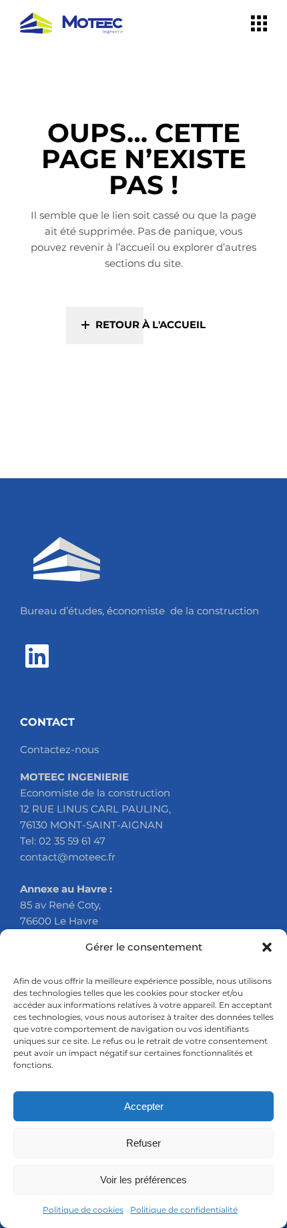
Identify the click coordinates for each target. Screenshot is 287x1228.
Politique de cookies (83, 1210)
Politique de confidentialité (184, 1210)
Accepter (144, 1106)
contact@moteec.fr (67, 856)
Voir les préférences (143, 1179)
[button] (267, 947)
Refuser (143, 1143)
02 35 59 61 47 (72, 840)
